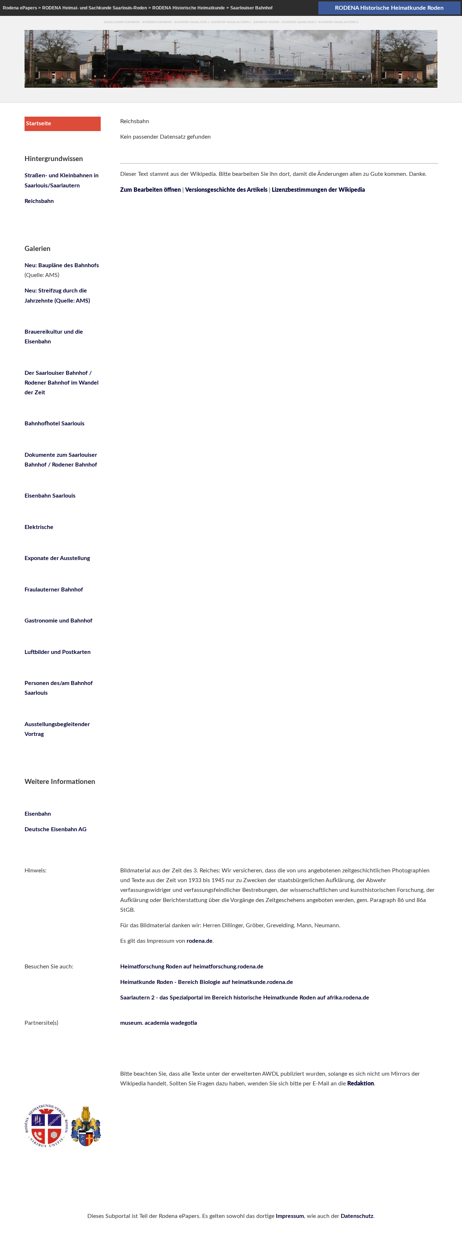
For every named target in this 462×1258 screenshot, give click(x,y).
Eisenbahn (38, 814)
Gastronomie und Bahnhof (58, 621)
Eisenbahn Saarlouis (50, 496)
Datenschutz (357, 1216)
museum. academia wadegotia (158, 1023)
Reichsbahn (39, 201)
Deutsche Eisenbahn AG (56, 829)
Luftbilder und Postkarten (58, 652)
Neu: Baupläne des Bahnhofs (62, 265)
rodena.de (200, 941)
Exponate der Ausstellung (57, 558)
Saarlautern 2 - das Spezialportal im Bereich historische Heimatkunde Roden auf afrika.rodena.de (244, 998)
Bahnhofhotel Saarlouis (54, 423)
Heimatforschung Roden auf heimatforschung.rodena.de (191, 966)
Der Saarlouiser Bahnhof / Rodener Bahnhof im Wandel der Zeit (62, 382)
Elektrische (39, 527)
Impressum (290, 1216)
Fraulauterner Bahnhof (54, 590)
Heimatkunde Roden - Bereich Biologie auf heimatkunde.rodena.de (206, 982)
